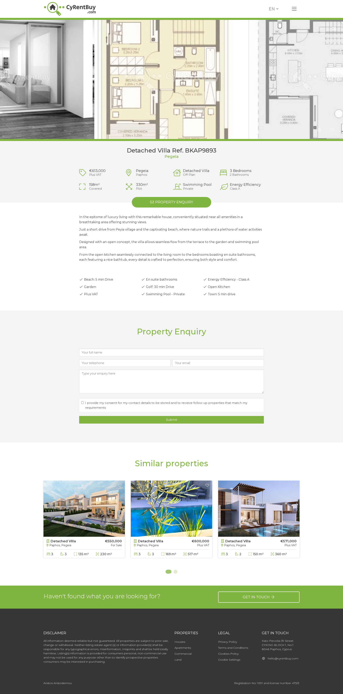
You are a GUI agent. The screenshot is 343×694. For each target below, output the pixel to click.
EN (272, 9)
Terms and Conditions (233, 648)
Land (177, 659)
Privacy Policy (227, 642)
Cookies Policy (228, 653)
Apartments (182, 648)
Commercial (183, 653)
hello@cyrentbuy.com (281, 658)
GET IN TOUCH (257, 597)
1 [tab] (168, 572)
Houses (179, 642)
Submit (171, 420)
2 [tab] (175, 572)
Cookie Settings (229, 659)
